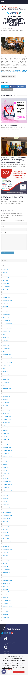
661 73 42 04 (7, 653)
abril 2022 (5, 405)
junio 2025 (5, 306)
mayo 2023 (6, 374)
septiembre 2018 (7, 515)
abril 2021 (5, 436)
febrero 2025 (6, 314)
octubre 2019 (6, 487)
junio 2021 (5, 430)
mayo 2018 (6, 527)
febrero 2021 (6, 442)
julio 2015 (5, 611)
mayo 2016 (6, 592)
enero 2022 (6, 413)
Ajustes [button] (7, 672)
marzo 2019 (6, 504)
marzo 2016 (6, 597)
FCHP (14, 28)
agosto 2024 (6, 331)
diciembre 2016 (7, 572)
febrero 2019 (6, 507)
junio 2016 (5, 589)
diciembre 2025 (7, 292)
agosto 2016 (6, 583)
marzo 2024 (6, 345)
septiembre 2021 (7, 425)
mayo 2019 (6, 498)
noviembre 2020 (7, 450)
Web (2, 226)
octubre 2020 (6, 453)
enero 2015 (6, 620)
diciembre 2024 (7, 320)
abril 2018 (5, 529)
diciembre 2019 (7, 481)
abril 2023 (5, 377)
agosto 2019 (6, 493)
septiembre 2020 (7, 456)
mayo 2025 (6, 309)
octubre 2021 (6, 422)
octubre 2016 (6, 578)
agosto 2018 (6, 518)
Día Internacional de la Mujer (9, 125)
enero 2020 (6, 478)
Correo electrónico (19, 220)
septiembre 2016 (7, 580)
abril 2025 (5, 311)
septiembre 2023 (7, 362)
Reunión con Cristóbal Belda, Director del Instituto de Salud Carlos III (14, 70)
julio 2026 (5, 272)
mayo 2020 (6, 467)
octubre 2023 (6, 360)
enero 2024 (6, 351)
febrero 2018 (6, 535)
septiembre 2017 (7, 549)
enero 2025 (6, 317)
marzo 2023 (6, 379)
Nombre (3, 220)
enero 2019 (6, 510)
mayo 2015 (6, 617)
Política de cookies (7, 669)
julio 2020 (5, 461)
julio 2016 (5, 586)
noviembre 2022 (7, 391)
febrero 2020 (6, 476)
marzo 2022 (6, 408)
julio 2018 (5, 521)
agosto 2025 (6, 303)
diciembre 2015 (7, 600)
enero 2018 (6, 538)
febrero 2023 (6, 382)
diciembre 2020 (7, 447)
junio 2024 (6, 337)
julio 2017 (5, 555)
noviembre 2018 (7, 512)
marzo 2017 (6, 566)
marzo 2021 (6, 439)
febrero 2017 (6, 569)
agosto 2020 (6, 459)
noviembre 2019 (7, 484)
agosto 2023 (6, 365)
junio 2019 (5, 495)
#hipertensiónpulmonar (8, 76)
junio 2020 (6, 464)
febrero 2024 (6, 348)
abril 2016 (5, 594)
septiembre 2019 (7, 490)
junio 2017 (5, 558)
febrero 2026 (6, 286)
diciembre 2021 (7, 416)
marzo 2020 (6, 473)
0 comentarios (6, 34)
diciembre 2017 (7, 541)
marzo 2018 (6, 532)
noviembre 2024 (7, 323)
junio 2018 (5, 524)
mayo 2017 (6, 561)
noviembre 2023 (7, 357)
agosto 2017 (6, 552)
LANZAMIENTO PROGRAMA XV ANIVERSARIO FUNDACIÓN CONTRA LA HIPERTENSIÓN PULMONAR (13, 197)
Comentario (4, 232)
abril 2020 (5, 470)
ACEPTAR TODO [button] (19, 672)
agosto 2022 (6, 396)
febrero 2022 (6, 410)
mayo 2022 (6, 402)
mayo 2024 (6, 340)
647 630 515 (7, 651)
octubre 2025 (6, 297)
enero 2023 (6, 385)
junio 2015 (5, 614)
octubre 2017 (6, 546)
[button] (5, 86)
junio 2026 (6, 275)
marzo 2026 (6, 283)
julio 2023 (5, 368)
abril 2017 (5, 563)
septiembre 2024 (7, 328)
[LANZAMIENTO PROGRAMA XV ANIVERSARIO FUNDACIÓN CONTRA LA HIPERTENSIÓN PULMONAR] (14, 181)
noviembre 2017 (7, 544)
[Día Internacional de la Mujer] (14, 110)
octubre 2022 (6, 394)
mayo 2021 (6, 433)
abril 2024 (5, 343)
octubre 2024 (6, 326)
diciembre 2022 (7, 388)
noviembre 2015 (7, 603)
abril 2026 (5, 280)
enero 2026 (6, 289)
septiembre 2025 (7, 300)
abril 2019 (5, 501)
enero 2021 (6, 444)
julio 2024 (5, 334)
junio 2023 (5, 371)
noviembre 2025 (7, 295)
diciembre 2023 (7, 354)
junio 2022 (5, 399)
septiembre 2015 (7, 606)
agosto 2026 (6, 269)
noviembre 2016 (7, 575)
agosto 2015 (6, 609)
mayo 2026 (6, 278)
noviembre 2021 (7, 419)
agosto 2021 (6, 428)
